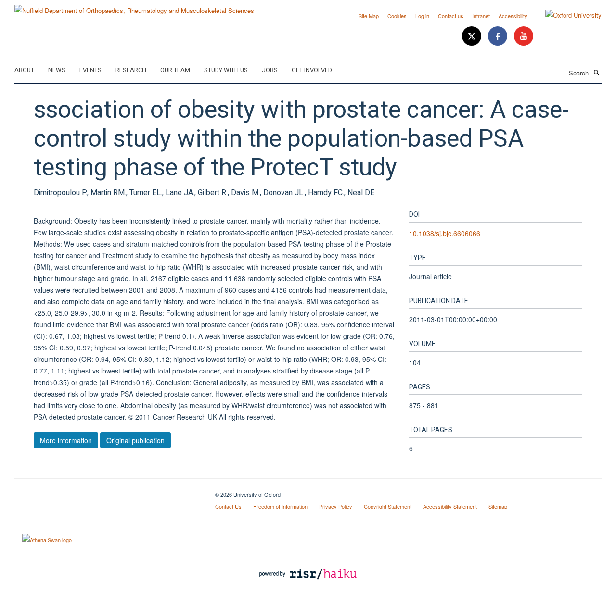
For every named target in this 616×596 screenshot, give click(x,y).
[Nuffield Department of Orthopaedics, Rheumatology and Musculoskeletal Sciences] (134, 7)
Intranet (481, 16)
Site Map (369, 16)
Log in (422, 16)
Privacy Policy (335, 506)
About (24, 69)
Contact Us (228, 506)
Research (131, 69)
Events (90, 69)
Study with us (226, 69)
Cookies (397, 16)
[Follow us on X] (472, 36)
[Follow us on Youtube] (523, 36)
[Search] (596, 72)
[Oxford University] (566, 15)
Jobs (270, 69)
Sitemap (497, 506)
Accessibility (513, 16)
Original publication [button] (135, 440)
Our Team (175, 69)
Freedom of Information (280, 506)
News (56, 69)
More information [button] (66, 440)
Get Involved (312, 69)
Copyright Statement (387, 506)
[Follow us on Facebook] (498, 36)
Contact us (450, 16)
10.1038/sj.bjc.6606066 (444, 233)
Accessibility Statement (450, 506)
